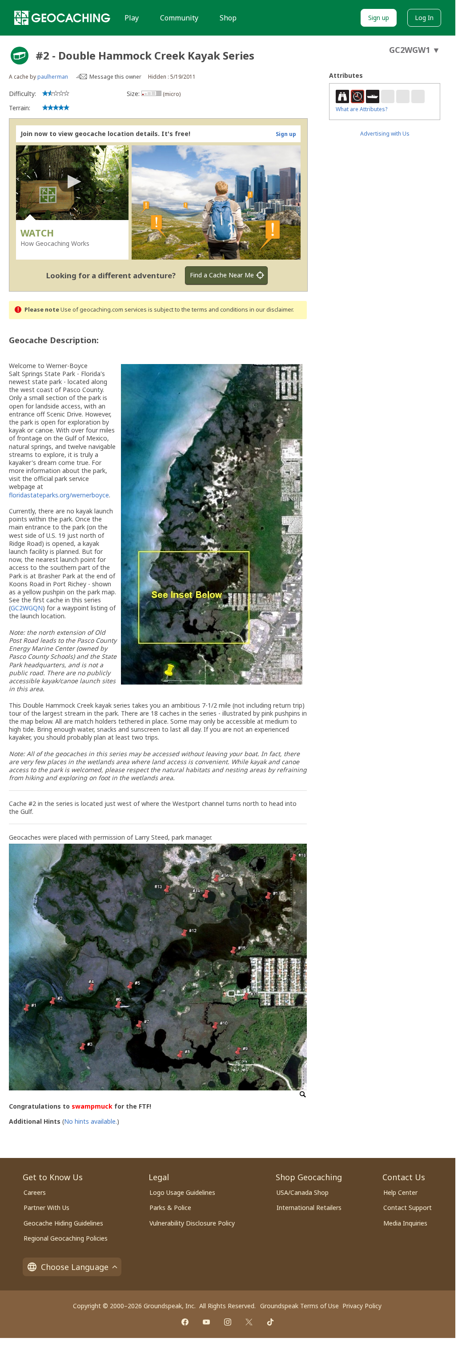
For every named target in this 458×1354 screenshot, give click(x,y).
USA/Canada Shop (303, 1192)
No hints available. (90, 1121)
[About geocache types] (19, 55)
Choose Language (74, 1267)
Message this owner (115, 76)
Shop (228, 18)
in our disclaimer (271, 309)
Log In (424, 17)
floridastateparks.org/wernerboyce (59, 495)
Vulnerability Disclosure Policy (192, 1223)
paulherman (52, 76)
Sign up (378, 17)
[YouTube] (206, 1322)
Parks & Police (170, 1207)
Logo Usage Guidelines (182, 1192)
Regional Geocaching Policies (66, 1238)
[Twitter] (249, 1322)
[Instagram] (227, 1322)
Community (179, 18)
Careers (35, 1192)
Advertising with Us (385, 133)
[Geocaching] (62, 18)
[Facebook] (185, 1322)
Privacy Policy (362, 1306)
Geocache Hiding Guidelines (63, 1223)
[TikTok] (270, 1322)
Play (132, 18)
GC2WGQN (27, 608)
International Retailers (309, 1207)
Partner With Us (46, 1207)
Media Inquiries (405, 1223)
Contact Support (407, 1207)
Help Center (400, 1192)
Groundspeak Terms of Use (299, 1306)
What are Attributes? (361, 109)
